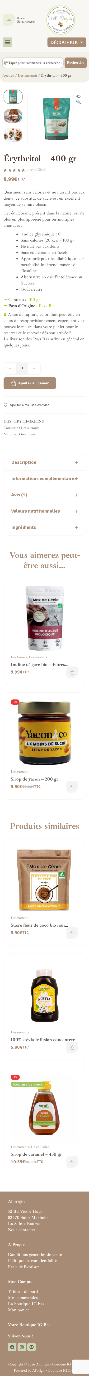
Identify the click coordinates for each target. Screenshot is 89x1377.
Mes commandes (23, 1297)
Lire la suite (72, 1162)
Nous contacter (21, 1229)
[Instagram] (22, 1347)
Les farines (19, 657)
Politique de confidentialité (32, 1260)
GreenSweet (28, 434)
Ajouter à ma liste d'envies (29, 405)
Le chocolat (40, 1147)
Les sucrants (27, 75)
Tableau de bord (23, 1291)
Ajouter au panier (33, 383)
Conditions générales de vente (35, 1254)
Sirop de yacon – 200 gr (34, 779)
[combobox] (33, 63)
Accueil (8, 75)
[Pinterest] (31, 1347)
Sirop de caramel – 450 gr (36, 1154)
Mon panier (18, 1309)
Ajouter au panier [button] (72, 672)
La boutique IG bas (26, 1303)
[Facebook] (12, 1347)
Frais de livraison (24, 1266)
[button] (7, 42)
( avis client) (36, 170)
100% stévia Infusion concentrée (43, 1040)
